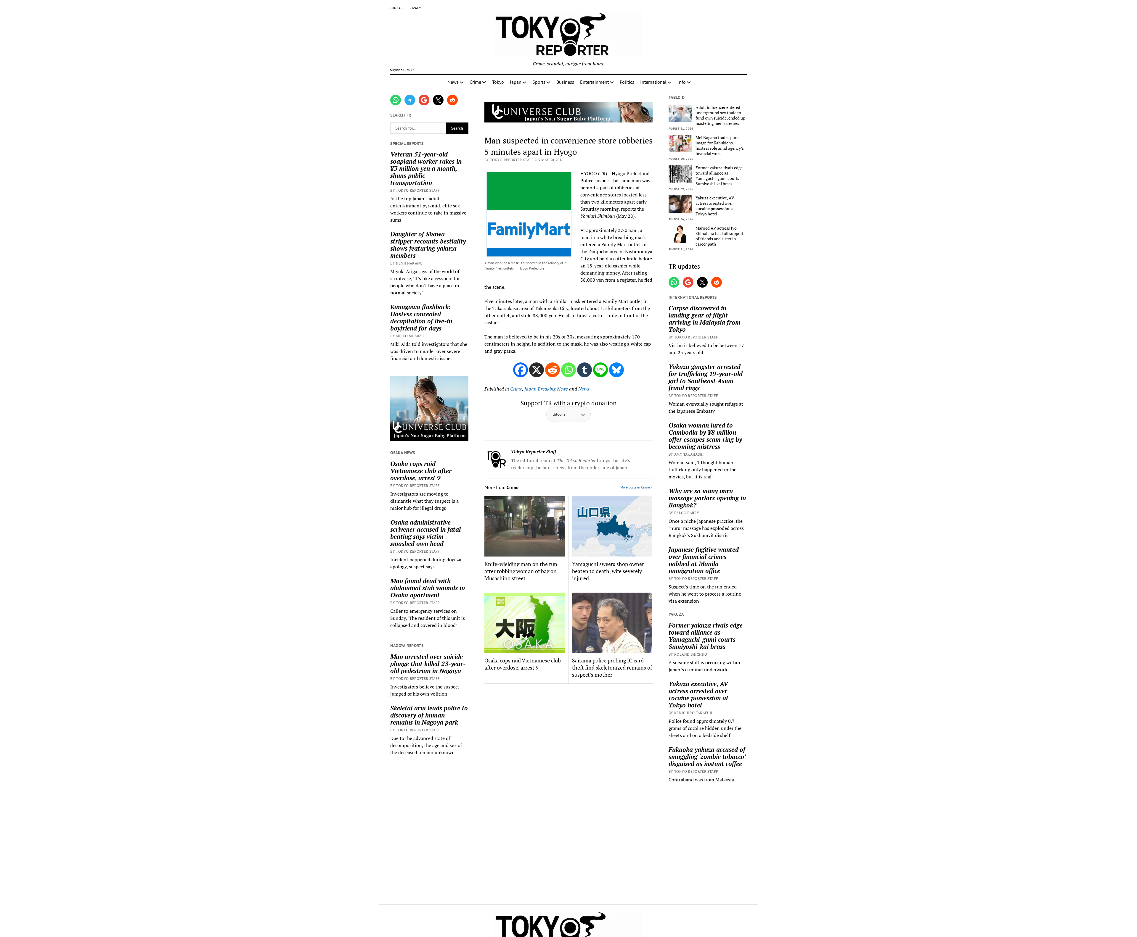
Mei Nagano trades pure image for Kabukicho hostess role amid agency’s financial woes (720, 145)
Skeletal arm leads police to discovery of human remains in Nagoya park (429, 715)
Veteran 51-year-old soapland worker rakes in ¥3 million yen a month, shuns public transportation (426, 168)
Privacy (414, 8)
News (453, 82)
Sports (538, 82)
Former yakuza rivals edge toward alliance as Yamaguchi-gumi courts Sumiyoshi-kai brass (719, 175)
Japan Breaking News (546, 389)
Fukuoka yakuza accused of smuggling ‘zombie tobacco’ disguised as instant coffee (707, 756)
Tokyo (498, 82)
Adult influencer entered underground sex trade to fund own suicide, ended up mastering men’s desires (720, 115)
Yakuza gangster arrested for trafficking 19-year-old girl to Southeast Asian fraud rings (706, 377)
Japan (515, 82)
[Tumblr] (584, 369)
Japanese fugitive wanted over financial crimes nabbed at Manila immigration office (704, 560)
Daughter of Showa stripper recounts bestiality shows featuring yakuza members (428, 244)
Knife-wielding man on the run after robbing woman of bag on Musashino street (520, 571)
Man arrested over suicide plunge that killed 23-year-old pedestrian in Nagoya (428, 663)
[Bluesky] (616, 369)
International (653, 82)
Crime (475, 82)
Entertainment (594, 82)
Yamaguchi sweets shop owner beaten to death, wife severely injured (608, 571)
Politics (627, 82)
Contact (397, 8)
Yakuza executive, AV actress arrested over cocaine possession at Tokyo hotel (715, 206)
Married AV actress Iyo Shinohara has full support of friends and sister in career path (719, 236)
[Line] (600, 369)
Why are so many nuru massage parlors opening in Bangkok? (707, 498)
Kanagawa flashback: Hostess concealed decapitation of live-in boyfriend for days (421, 317)
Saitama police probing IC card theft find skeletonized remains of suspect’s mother (612, 667)
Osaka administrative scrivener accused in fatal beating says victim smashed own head (425, 533)
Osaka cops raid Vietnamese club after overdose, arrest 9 (421, 470)
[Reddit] (552, 369)
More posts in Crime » (636, 487)
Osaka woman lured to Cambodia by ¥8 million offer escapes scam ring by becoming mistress (705, 436)
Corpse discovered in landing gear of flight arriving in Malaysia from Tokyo (705, 318)
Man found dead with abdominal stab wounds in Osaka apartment (427, 588)
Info (681, 82)
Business (565, 82)
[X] (536, 369)
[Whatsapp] (568, 369)
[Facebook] (520, 369)
